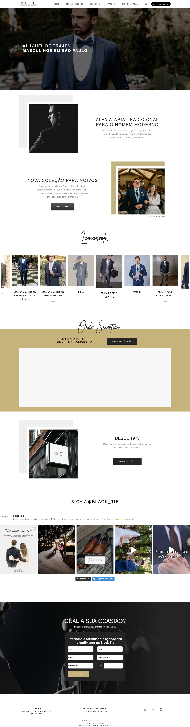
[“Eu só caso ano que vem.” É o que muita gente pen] (171, 549)
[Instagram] (145, 710)
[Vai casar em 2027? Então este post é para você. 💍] (18, 549)
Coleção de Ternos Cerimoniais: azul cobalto (25, 295)
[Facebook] (153, 710)
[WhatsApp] (161, 710)
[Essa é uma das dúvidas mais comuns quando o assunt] (95, 549)
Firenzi (81, 292)
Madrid (137, 292)
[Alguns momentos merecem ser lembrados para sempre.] (133, 549)
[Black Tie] (28, 4)
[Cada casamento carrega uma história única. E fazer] (56, 549)
